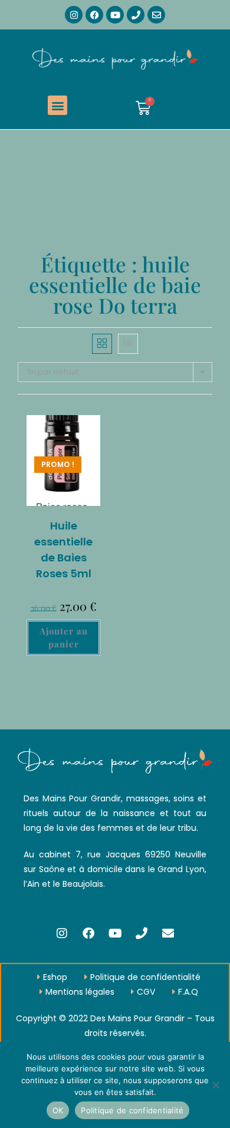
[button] (57, 105)
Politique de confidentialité (132, 1110)
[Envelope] (156, 15)
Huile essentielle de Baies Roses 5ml (63, 549)
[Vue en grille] (102, 344)
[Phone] (135, 15)
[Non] (215, 1085)
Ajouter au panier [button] (64, 637)
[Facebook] (94, 15)
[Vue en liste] (128, 344)
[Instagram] (74, 15)
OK (58, 1110)
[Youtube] (115, 15)
